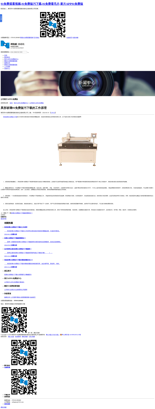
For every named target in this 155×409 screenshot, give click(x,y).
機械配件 (29, 274)
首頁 (5, 55)
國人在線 (11, 336)
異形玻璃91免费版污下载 (10, 117)
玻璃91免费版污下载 (10, 274)
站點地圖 (75, 37)
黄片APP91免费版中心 (11, 59)
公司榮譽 (24, 289)
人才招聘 (7, 66)
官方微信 (36, 37)
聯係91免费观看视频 (26, 37)
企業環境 (19, 289)
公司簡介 (7, 289)
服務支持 (7, 63)
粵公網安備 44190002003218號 (71, 334)
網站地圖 (25, 336)
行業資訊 (21, 282)
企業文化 (13, 289)
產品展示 (7, 57)
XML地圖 (32, 336)
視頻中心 (7, 68)
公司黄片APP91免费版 (36, 103)
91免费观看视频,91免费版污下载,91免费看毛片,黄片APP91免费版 (42, 3)
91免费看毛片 (21, 274)
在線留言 (69, 37)
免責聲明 (18, 336)
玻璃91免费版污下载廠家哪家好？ (22, 213)
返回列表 (3, 218)
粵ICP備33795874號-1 (52, 334)
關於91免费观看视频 (10, 61)
